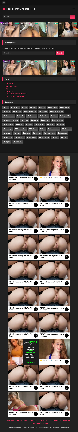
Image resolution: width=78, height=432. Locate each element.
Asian (43, 107)
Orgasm (8, 133)
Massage (9, 129)
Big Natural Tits (31, 111)
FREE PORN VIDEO (20, 9)
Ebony (26, 120)
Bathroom (65, 107)
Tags (10, 89)
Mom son (67, 129)
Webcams (19, 142)
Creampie (33, 116)
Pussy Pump (51, 133)
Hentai (20, 124)
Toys (64, 137)
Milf (43, 129)
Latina (52, 124)
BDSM (8, 111)
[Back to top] (71, 426)
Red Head (63, 133)
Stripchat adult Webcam (15, 96)
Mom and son (54, 129)
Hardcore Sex (58, 120)
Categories (13, 86)
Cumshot (44, 116)
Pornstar (38, 133)
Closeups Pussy (57, 111)
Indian (30, 124)
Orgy (18, 133)
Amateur (15, 107)
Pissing (27, 133)
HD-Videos (9, 124)
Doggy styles (66, 116)
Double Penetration (12, 120)
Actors (11, 91)
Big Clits (18, 111)
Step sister (32, 137)
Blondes (44, 111)
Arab (34, 107)
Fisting (35, 120)
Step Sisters (45, 137)
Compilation (9, 116)
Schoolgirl (9, 137)
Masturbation (21, 129)
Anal (25, 107)
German (46, 120)
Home (11, 84)
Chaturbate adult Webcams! (16, 94)
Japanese (41, 124)
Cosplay (21, 116)
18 (6, 107)
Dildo (54, 116)
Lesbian (61, 124)
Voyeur (8, 142)
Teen (56, 137)
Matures (34, 129)
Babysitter (53, 107)
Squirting (20, 137)
